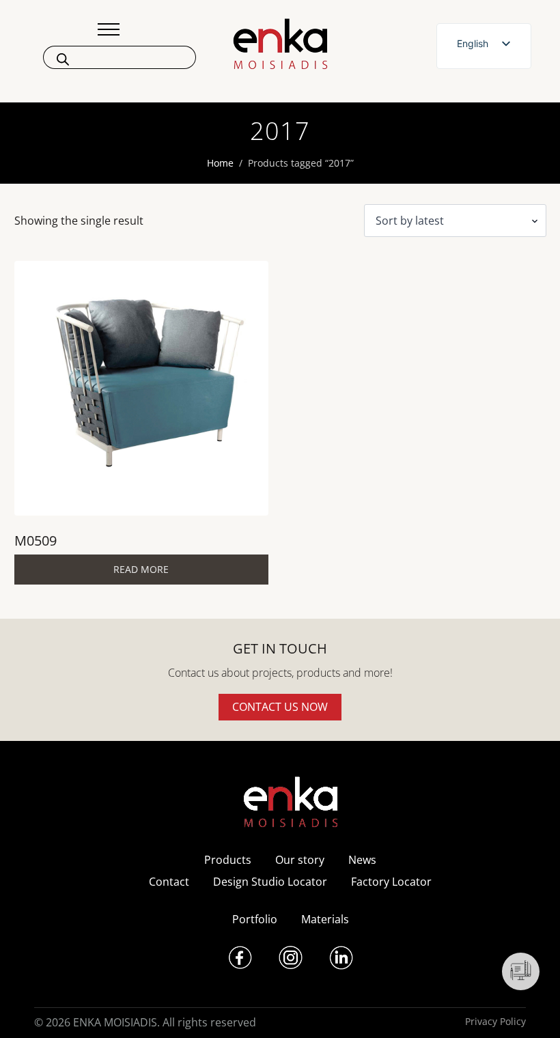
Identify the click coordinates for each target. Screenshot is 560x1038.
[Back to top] (531, 1009)
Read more (141, 569)
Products (227, 859)
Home (220, 162)
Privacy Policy (495, 1021)
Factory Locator (391, 881)
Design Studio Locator (270, 881)
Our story (299, 859)
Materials (325, 919)
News (362, 859)
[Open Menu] (109, 29)
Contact (169, 881)
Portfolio (254, 919)
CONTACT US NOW (280, 706)
